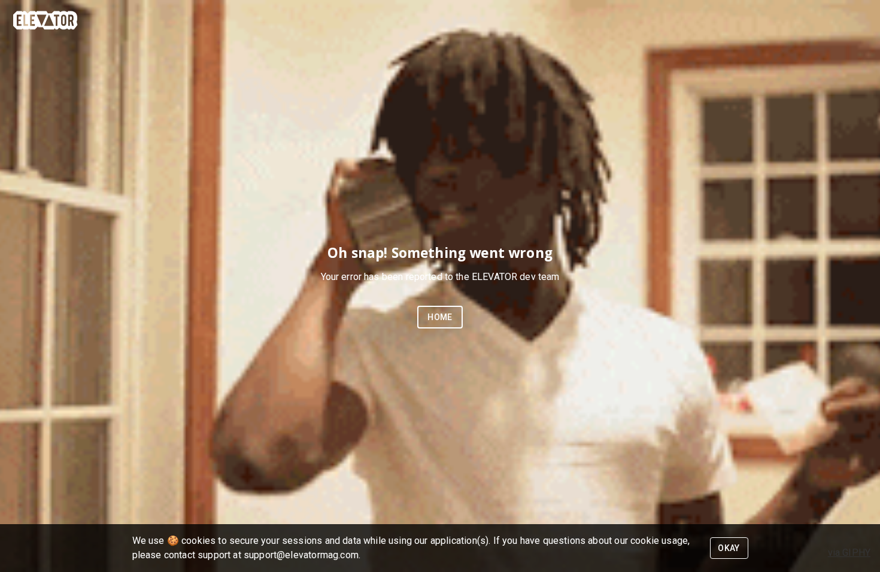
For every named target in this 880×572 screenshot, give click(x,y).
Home (440, 317)
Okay (729, 548)
